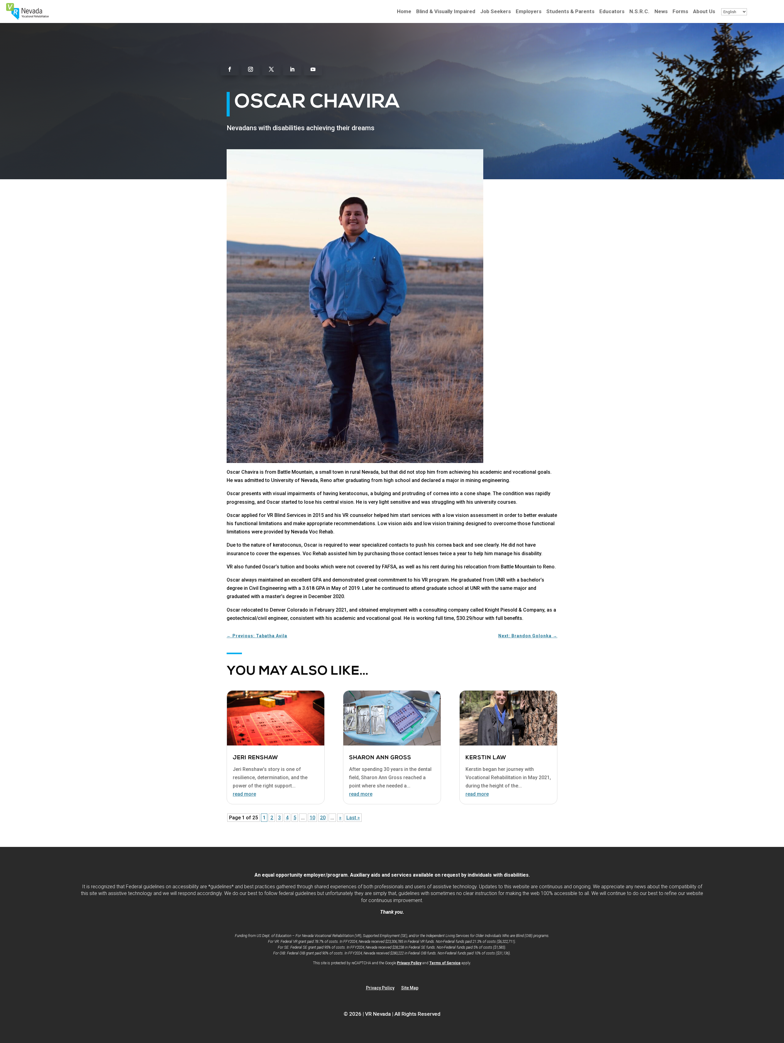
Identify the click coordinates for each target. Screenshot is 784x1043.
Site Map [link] (409, 988)
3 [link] (279, 818)
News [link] (661, 11)
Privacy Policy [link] (409, 963)
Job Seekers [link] (495, 11)
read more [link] (244, 794)
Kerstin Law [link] (486, 758)
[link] (27, 18)
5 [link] (294, 818)
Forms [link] (680, 11)
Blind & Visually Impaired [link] (445, 11)
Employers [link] (528, 11)
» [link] (340, 818)
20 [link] (323, 818)
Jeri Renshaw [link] (255, 758)
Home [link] (404, 11)
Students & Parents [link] (570, 11)
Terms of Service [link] (445, 963)
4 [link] (287, 818)
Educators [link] (611, 11)
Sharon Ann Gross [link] (380, 758)
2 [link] (271, 818)
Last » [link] (353, 818)
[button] (230, 69)
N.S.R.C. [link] (639, 11)
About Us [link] (704, 11)
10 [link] (312, 818)
